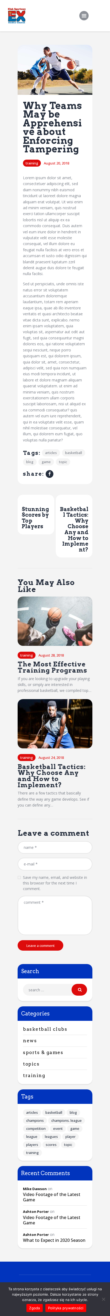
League (31, 1136)
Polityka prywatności (66, 1308)
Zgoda (34, 1308)
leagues (51, 1136)
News (30, 1040)
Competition (36, 1128)
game (46, 461)
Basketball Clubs (45, 1029)
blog (29, 461)
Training (32, 163)
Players (32, 1144)
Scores (51, 1144)
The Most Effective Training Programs (52, 667)
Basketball (73, 452)
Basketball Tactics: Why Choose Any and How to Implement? (52, 776)
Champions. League (66, 1120)
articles (51, 452)
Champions (35, 1120)
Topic (63, 461)
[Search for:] (55, 989)
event (58, 1128)
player (70, 1136)
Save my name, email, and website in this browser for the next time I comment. (55, 883)
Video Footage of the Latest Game (51, 1197)
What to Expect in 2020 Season (54, 1240)
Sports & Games (43, 1052)
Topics (31, 1064)
